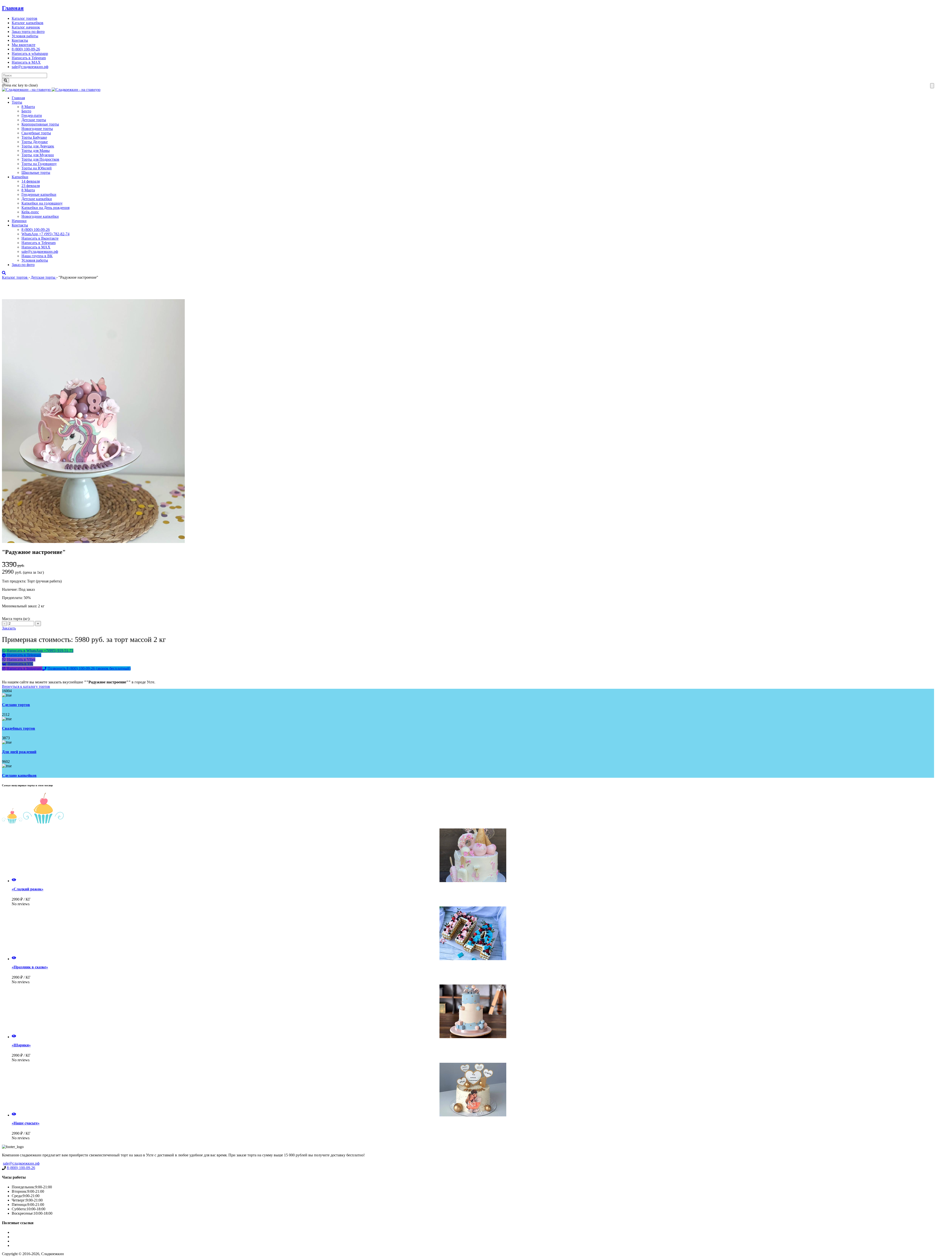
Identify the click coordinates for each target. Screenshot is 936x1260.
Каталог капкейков (27, 23)
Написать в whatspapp (30, 53)
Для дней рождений (19, 752)
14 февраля (30, 181)
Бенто (26, 111)
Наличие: (10, 589)
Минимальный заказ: (20, 606)
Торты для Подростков (40, 159)
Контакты (20, 40)
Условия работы (25, 36)
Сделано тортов (16, 705)
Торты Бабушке (34, 137)
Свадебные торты (36, 133)
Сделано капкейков (19, 775)
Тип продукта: (14, 581)
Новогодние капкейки (40, 216)
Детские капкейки (36, 199)
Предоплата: (13, 598)
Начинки (19, 221)
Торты (17, 102)
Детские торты (33, 120)
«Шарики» (21, 1045)
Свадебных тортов (18, 728)
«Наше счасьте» (25, 1123)
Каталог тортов (24, 18)
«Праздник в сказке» (30, 967)
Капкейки (20, 177)
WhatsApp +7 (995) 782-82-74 (45, 234)
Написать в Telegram (29, 58)
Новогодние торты (37, 129)
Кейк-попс (30, 212)
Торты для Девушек (37, 146)
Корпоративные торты (40, 124)
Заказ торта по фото (28, 32)
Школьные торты (35, 172)
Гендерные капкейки (38, 194)
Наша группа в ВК (37, 256)
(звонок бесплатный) (89, 668)
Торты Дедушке (34, 142)
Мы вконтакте (23, 45)
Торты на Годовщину (39, 164)
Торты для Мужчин (37, 155)
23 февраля (30, 186)
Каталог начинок (26, 27)
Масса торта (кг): (16, 619)
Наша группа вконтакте (31, 1245)
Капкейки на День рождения (45, 208)
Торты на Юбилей (36, 168)
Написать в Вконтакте (39, 238)
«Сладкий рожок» (27, 889)
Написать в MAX (26, 62)
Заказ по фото (23, 265)
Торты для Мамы (35, 150)
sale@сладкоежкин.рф (30, 67)
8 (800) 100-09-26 (26, 49)
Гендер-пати (31, 115)
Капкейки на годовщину (42, 203)
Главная (13, 8)
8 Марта (28, 107)
